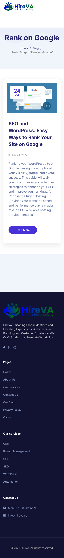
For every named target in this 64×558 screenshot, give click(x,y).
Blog (36, 48)
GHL (6, 459)
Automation (11, 481)
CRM (6, 443)
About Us (9, 379)
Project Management (16, 451)
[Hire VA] (18, 6)
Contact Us (10, 394)
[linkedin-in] (9, 347)
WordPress (10, 474)
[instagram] (14, 347)
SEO (6, 466)
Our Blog (9, 402)
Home (24, 48)
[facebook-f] (4, 347)
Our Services (11, 387)
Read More (23, 230)
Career (7, 417)
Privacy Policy (12, 410)
